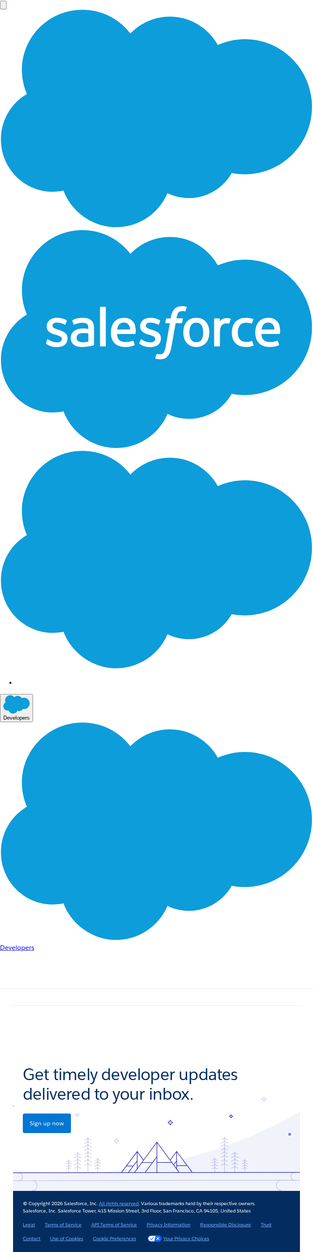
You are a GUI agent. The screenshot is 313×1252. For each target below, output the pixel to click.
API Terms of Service (114, 1224)
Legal (29, 1224)
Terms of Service (63, 1224)
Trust (266, 1224)
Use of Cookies (66, 1238)
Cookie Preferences (114, 1238)
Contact (31, 1238)
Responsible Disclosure (225, 1224)
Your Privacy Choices (186, 1238)
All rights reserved (119, 1203)
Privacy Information (168, 1224)
